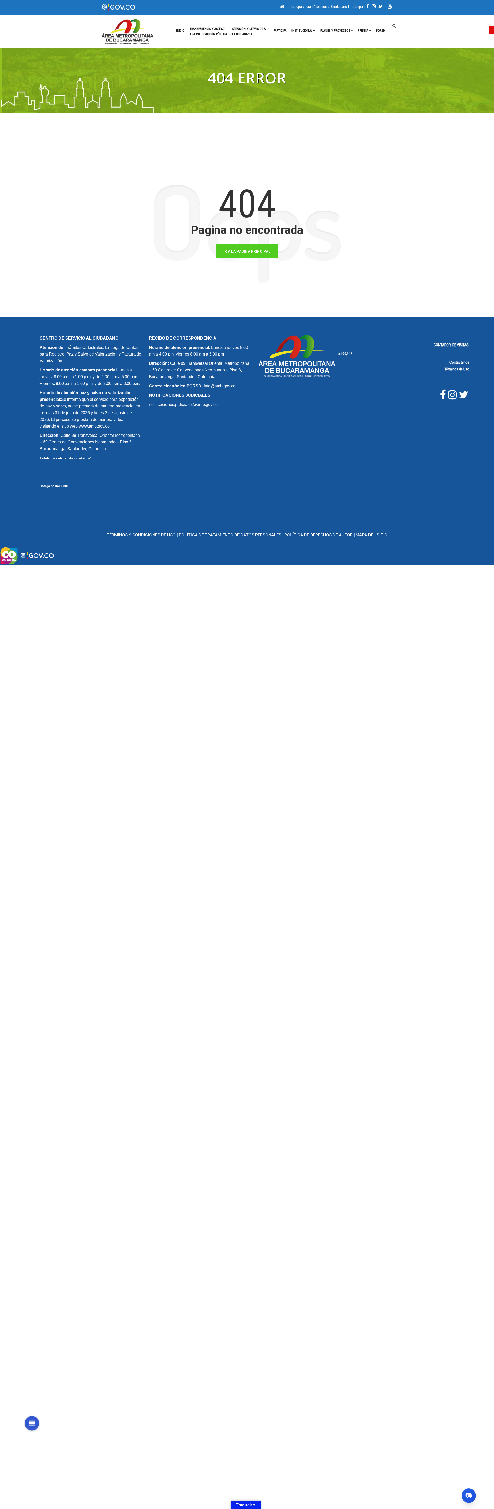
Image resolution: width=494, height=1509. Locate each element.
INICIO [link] (180, 30)
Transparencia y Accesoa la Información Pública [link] (208, 31)
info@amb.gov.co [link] (219, 386)
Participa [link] (356, 6)
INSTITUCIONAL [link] (301, 30)
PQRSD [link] (380, 30)
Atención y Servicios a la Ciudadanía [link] (249, 31)
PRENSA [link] (363, 30)
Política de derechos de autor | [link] (319, 534)
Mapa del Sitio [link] (371, 534)
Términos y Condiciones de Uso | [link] (143, 534)
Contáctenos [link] (459, 362)
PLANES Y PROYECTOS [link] (335, 30)
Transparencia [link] (300, 6)
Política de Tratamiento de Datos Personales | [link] (231, 534)
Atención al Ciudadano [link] (330, 6)
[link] (491, 30)
